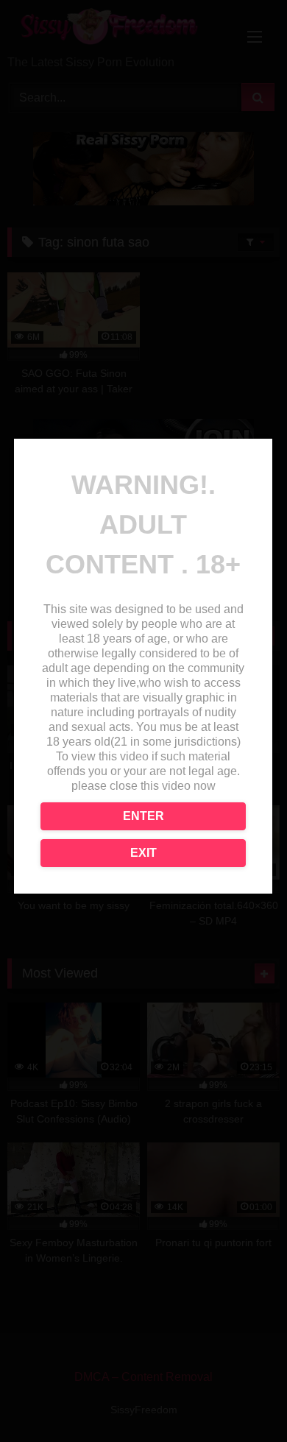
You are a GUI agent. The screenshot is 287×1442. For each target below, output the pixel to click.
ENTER (143, 816)
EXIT (143, 853)
